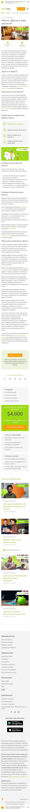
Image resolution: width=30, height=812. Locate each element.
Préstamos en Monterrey (8, 664)
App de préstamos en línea (8, 672)
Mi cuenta (21, 9)
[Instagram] (19, 712)
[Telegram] (15, 379)
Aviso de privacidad (6, 701)
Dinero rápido (5, 681)
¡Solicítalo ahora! (15, 427)
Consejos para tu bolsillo (12, 401)
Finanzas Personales (10, 392)
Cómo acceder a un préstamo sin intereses (14, 448)
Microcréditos (5, 662)
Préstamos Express (6, 640)
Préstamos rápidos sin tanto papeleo (15, 459)
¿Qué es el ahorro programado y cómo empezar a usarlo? (15, 463)
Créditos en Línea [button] (7, 653)
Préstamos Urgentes (7, 642)
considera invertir (6, 236)
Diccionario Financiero (7, 17)
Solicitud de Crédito (6, 656)
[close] (28, 2)
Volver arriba (24, 799)
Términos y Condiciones (7, 704)
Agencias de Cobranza (7, 684)
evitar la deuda (5, 108)
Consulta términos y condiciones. (18, 776)
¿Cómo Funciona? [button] (7, 695)
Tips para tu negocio (10, 395)
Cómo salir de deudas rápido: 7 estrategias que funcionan (13, 444)
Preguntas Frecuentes (7, 699)
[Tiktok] (15, 712)
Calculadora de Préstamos (8, 648)
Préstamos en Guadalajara (8, 670)
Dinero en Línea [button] (6, 678)
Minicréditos (4, 659)
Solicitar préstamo (15, 355)
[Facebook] (5, 379)
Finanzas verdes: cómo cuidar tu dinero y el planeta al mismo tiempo (15, 468)
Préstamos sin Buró (6, 645)
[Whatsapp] (20, 379)
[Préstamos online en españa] (2, 799)
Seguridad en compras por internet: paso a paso (14, 439)
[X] (10, 379)
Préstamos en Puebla (7, 667)
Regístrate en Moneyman (15, 124)
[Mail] (25, 379)
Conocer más (17, 2)
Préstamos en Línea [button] (7, 636)
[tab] (15, 636)
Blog (2, 686)
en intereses (12, 229)
